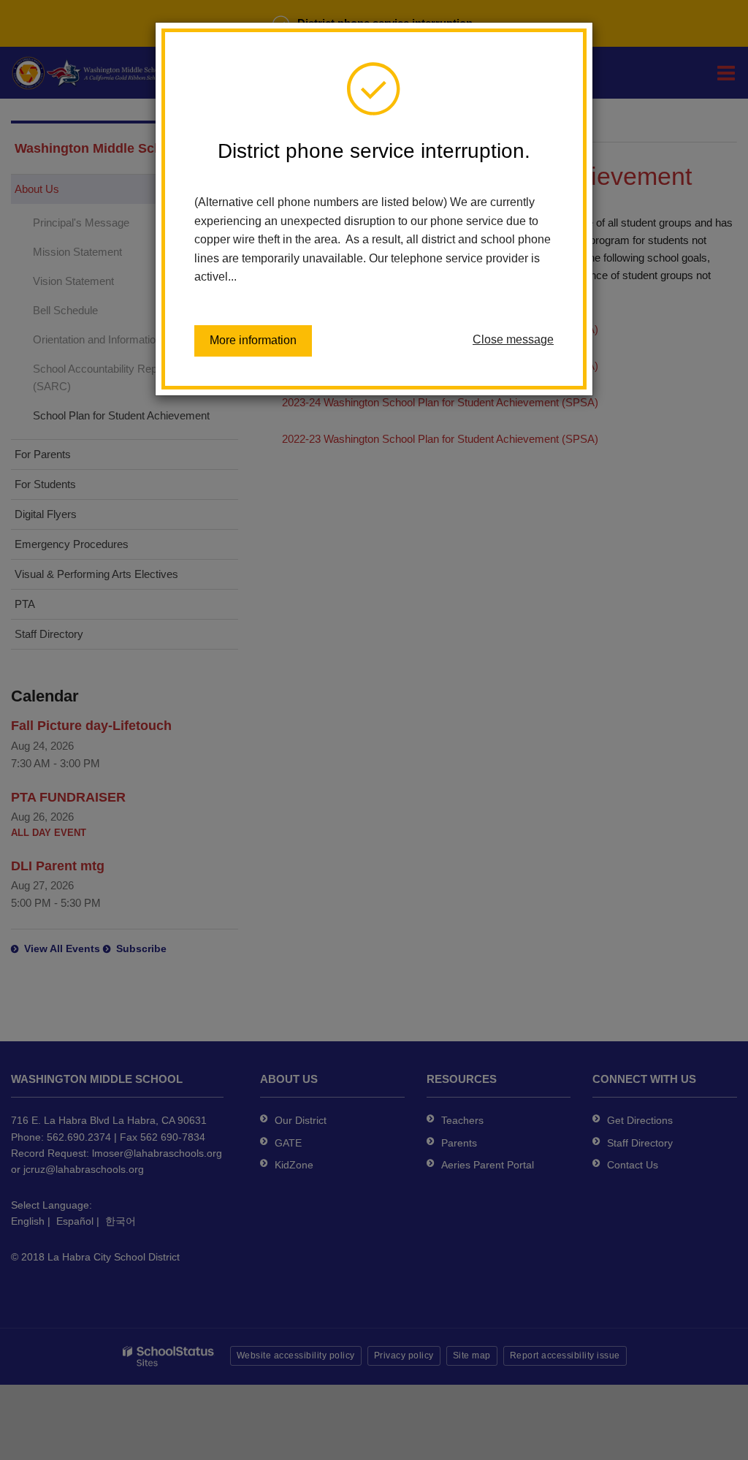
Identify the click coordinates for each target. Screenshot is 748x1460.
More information (253, 340)
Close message (513, 339)
